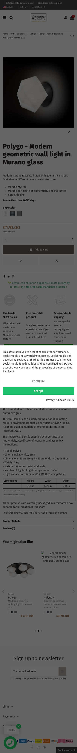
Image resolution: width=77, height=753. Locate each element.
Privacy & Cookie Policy (60, 399)
